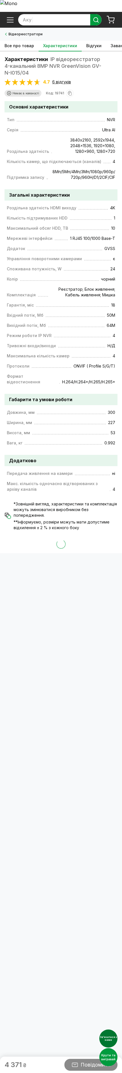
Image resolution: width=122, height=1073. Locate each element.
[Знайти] (96, 19)
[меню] (10, 19)
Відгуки (94, 45)
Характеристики (60, 45)
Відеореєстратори (26, 34)
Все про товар (19, 45)
